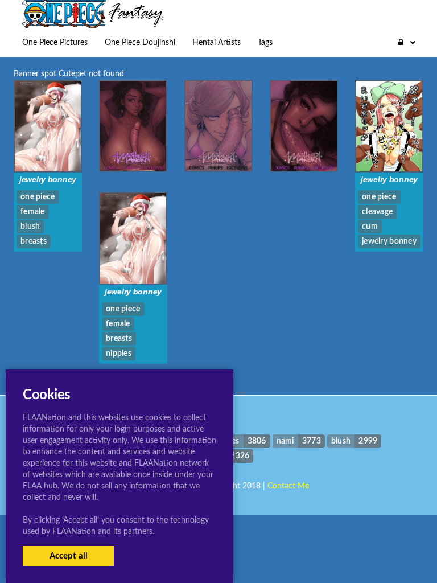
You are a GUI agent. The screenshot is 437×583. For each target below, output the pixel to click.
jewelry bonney (47, 179)
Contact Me (288, 486)
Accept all (69, 556)
